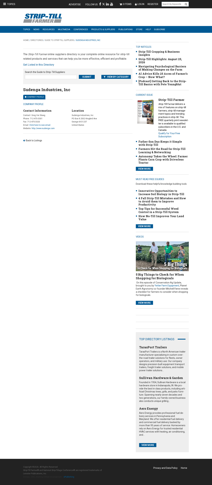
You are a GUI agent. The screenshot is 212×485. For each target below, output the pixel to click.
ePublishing (69, 477)
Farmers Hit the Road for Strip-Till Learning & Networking (162, 150)
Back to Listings (34, 140)
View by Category (118, 77)
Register (153, 4)
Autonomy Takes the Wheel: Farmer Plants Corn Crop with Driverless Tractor (163, 159)
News (36, 29)
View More (144, 168)
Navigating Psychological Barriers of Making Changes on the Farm (162, 68)
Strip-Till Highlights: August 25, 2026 (160, 60)
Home (26, 40)
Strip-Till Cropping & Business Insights (159, 53)
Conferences (81, 29)
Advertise (75, 4)
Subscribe (159, 29)
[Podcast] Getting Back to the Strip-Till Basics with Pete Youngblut (162, 82)
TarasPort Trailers (153, 347)
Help (148, 29)
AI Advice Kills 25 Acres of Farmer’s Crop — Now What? (163, 75)
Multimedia (64, 29)
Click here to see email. (40, 125)
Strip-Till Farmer (171, 100)
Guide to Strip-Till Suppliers (59, 40)
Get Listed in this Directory (38, 64)
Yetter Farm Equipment (167, 285)
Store (139, 29)
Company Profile (35, 97)
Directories (37, 40)
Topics (11, 4)
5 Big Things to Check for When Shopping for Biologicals (160, 276)
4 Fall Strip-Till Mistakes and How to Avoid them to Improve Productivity (162, 201)
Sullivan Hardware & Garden (161, 378)
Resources (49, 29)
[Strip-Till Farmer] (145, 111)
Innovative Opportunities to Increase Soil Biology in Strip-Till (161, 192)
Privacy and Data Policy (165, 468)
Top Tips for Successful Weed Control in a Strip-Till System (158, 210)
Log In (140, 4)
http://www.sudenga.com (43, 128)
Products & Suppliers (103, 29)
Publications (125, 29)
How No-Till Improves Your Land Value (161, 217)
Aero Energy (148, 408)
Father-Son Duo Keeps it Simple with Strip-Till (160, 143)
